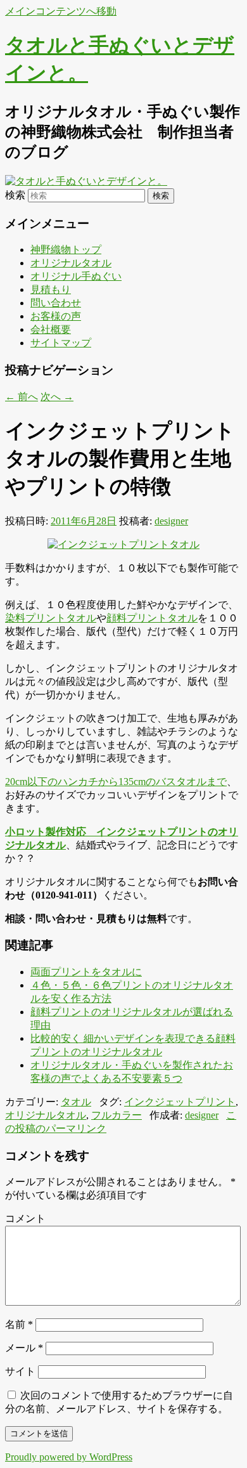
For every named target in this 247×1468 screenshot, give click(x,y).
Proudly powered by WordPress (68, 1457)
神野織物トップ (65, 249)
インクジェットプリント (180, 1101)
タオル (76, 1101)
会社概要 (50, 329)
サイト (20, 1371)
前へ (21, 396)
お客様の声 (55, 316)
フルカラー (116, 1115)
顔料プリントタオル (152, 618)
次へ (57, 396)
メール (24, 1347)
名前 (19, 1324)
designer (171, 521)
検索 (15, 195)
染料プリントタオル (50, 618)
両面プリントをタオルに (86, 971)
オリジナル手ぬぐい (76, 276)
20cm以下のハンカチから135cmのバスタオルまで (116, 781)
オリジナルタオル (70, 262)
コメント (25, 1218)
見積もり (50, 289)
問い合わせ (55, 302)
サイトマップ (60, 342)
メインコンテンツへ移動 (61, 11)
